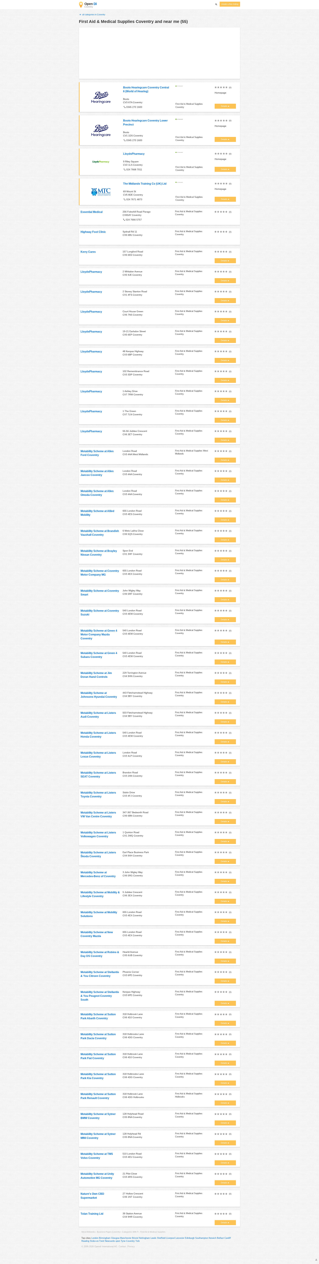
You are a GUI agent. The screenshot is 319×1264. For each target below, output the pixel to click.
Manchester (125, 1238)
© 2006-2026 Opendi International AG (99, 1246)
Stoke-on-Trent (97, 1241)
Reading (85, 1241)
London (94, 1238)
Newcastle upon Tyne (115, 1241)
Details (224, 106)
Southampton (201, 1238)
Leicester (179, 1238)
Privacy (131, 1246)
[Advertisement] (159, 53)
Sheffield (161, 1238)
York (137, 1241)
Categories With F (130, 1232)
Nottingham (144, 1238)
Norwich (212, 1238)
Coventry (130, 1241)
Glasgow (115, 1238)
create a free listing (229, 4)
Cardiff (227, 1238)
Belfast (220, 1238)
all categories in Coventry (93, 14)
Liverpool (170, 1238)
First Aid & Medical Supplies (152, 1232)
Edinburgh (190, 1238)
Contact (122, 1246)
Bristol (135, 1238)
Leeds (153, 1238)
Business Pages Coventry (108, 1232)
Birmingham (104, 1238)
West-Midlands (88, 1232)
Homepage (220, 92)
